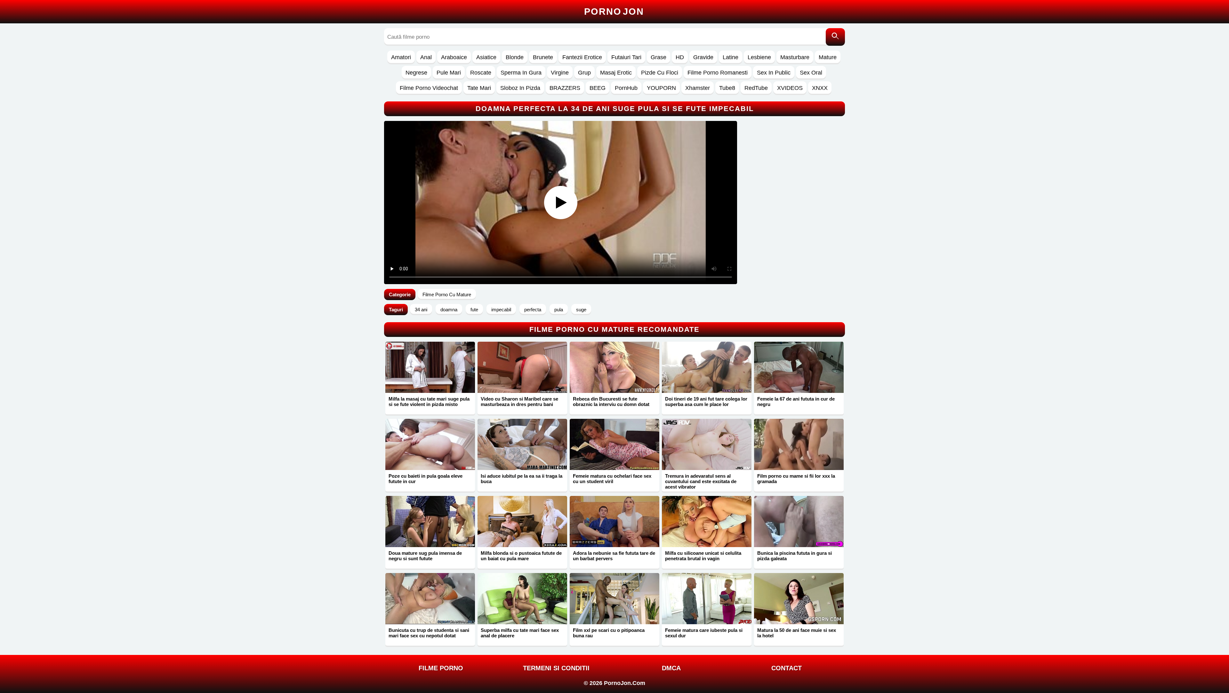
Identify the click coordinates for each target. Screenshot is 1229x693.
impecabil (501, 309)
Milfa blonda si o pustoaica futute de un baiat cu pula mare (521, 555)
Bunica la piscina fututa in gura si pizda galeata (794, 555)
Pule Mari (449, 72)
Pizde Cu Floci (659, 72)
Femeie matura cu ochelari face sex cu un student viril (612, 478)
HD (680, 57)
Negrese (416, 72)
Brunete (543, 57)
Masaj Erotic (616, 72)
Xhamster (697, 88)
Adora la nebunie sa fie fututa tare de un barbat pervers (614, 555)
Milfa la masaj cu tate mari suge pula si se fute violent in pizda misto (429, 401)
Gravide (703, 57)
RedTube (756, 88)
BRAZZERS (565, 88)
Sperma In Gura (521, 72)
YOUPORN (661, 88)
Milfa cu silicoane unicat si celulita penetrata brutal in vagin (703, 555)
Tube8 (727, 88)
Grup (584, 72)
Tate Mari (479, 88)
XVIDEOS (790, 88)
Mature (828, 57)
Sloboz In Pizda (520, 88)
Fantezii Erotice (582, 57)
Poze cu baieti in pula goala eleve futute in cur (425, 478)
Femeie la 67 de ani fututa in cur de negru (796, 401)
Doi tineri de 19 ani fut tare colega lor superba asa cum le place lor (706, 401)
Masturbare (794, 57)
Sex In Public (774, 72)
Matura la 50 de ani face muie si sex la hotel (796, 632)
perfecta (532, 309)
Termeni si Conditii (556, 668)
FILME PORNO (441, 668)
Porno (614, 11)
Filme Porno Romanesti (717, 72)
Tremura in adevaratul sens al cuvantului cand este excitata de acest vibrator (700, 481)
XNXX (820, 88)
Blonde (515, 57)
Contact (786, 668)
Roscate (480, 72)
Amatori (401, 57)
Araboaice (454, 57)
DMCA (671, 668)
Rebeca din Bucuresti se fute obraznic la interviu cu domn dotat (611, 401)
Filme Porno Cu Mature (446, 294)
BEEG (598, 88)
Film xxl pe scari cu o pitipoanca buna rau (609, 632)
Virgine (560, 72)
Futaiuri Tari (626, 57)
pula (558, 309)
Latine (730, 57)
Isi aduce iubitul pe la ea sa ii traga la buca (521, 478)
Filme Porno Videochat (429, 88)
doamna (448, 309)
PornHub (626, 88)
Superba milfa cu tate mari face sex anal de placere (520, 632)
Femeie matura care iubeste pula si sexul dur (704, 632)
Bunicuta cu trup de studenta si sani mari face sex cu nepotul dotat (429, 632)
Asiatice (486, 57)
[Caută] (835, 37)
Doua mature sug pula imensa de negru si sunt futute (425, 555)
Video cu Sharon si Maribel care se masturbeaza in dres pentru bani (519, 401)
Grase (658, 57)
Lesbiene (759, 57)
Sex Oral (811, 72)
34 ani (421, 309)
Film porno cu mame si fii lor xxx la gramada (796, 478)
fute (474, 309)
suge (581, 309)
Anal (426, 57)
